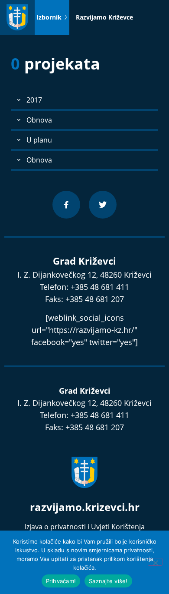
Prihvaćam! (61, 580)
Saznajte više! (108, 580)
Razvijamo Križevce (104, 17)
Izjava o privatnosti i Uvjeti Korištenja (85, 526)
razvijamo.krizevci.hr (85, 507)
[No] (155, 562)
